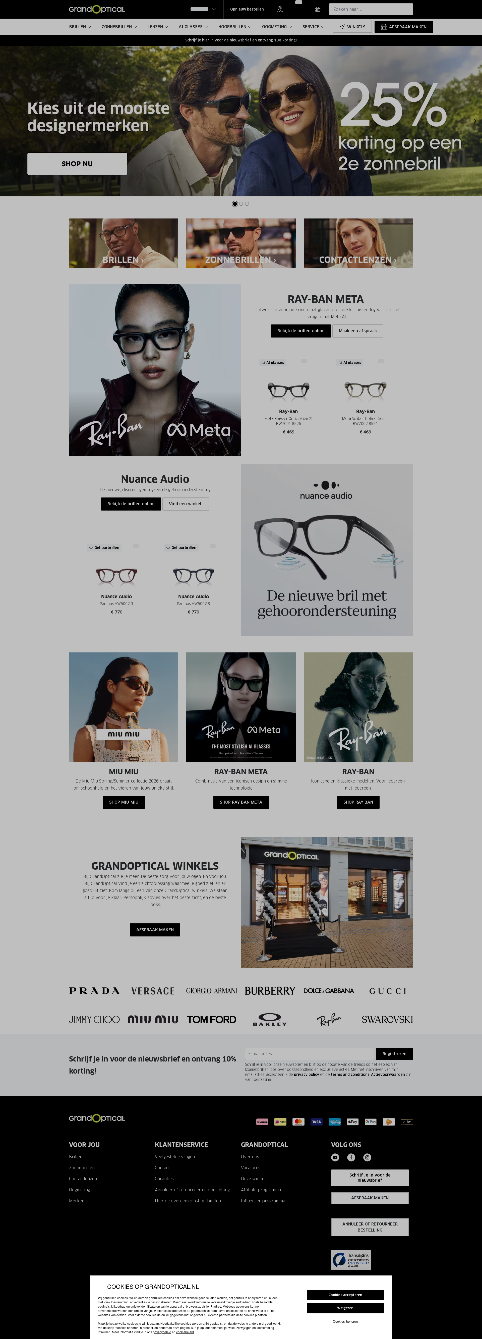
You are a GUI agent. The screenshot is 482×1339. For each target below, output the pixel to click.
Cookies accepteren (345, 1295)
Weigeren (345, 1308)
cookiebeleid (185, 1332)
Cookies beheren (345, 1321)
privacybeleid (162, 1332)
